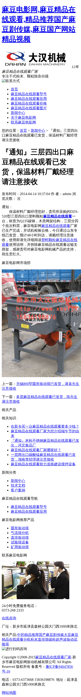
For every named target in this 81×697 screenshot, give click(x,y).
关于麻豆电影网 (23, 117)
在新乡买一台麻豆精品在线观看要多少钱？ (45, 426)
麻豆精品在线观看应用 (29, 99)
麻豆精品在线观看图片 (29, 108)
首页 (14, 89)
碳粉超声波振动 (61, 639)
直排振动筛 (20, 537)
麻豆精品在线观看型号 (29, 94)
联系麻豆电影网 (23, 122)
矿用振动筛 (20, 547)
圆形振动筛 (20, 528)
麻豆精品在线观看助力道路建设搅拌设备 (43, 464)
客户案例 (18, 490)
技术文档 (18, 485)
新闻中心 (18, 113)
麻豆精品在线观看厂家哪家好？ (36, 450)
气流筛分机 (20, 533)
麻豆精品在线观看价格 (29, 103)
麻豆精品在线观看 (57, 216)
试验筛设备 (20, 542)
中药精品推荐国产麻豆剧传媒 (40, 635)
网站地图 (9, 693)
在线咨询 (9, 618)
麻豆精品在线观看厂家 (53, 657)
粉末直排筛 (40, 639)
